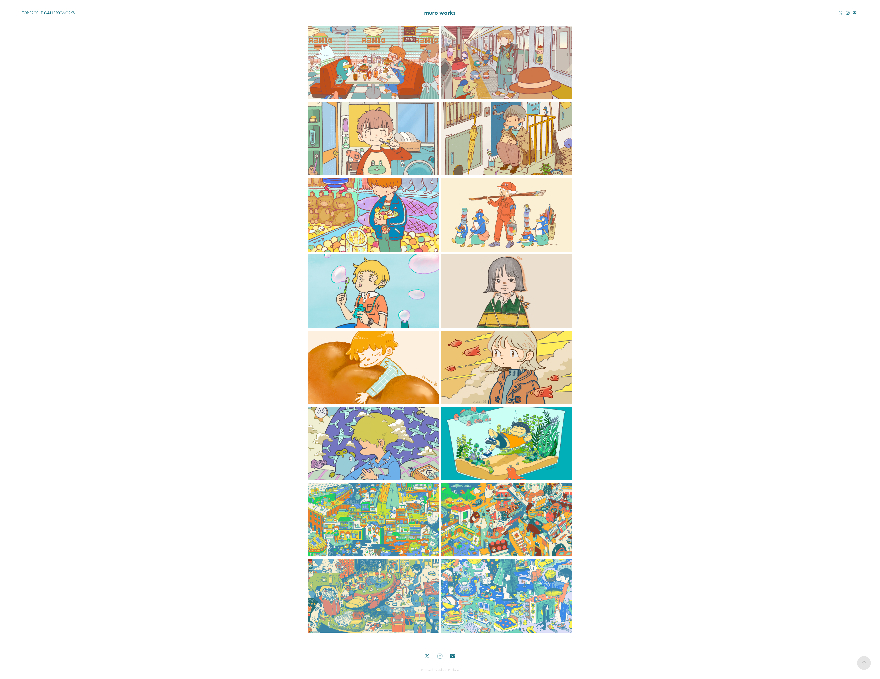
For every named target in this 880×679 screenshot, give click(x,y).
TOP (25, 12)
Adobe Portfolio (448, 670)
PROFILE (36, 12)
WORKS (68, 12)
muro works (440, 12)
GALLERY (52, 12)
